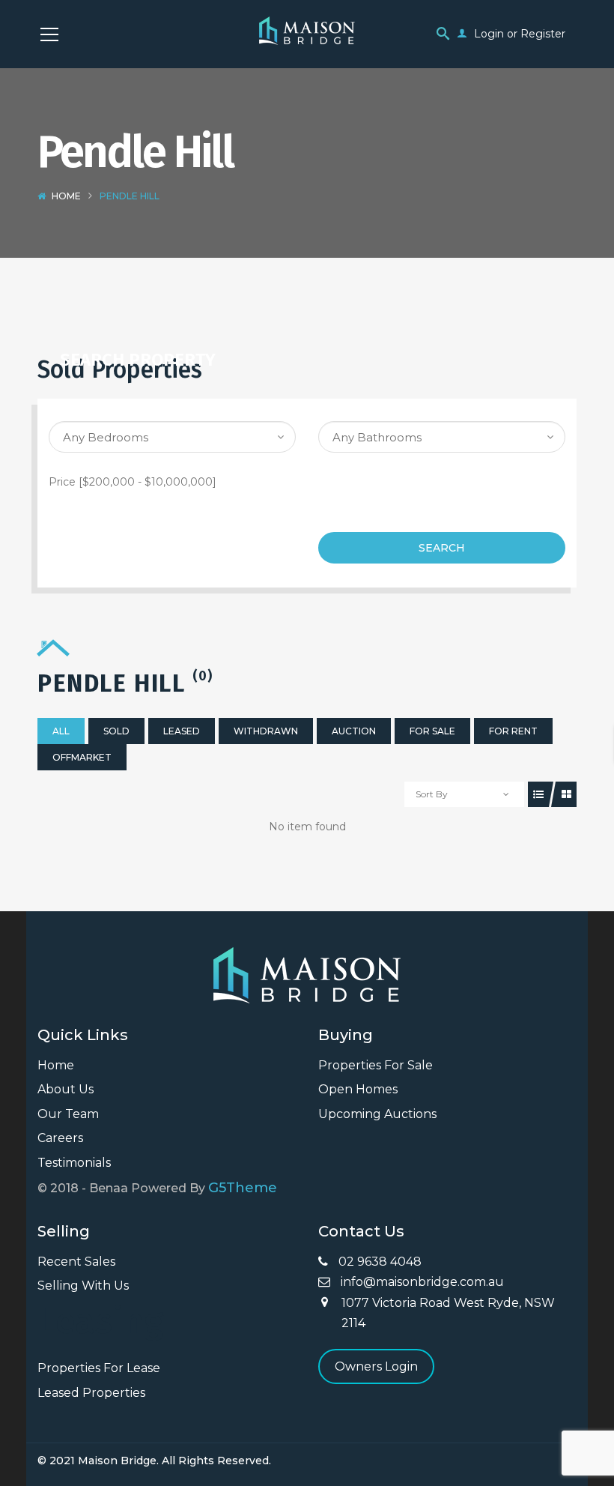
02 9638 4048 (378, 1261)
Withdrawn (266, 731)
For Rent (513, 731)
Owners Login (376, 1366)
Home (66, 196)
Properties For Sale (375, 1065)
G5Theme (242, 1188)
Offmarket (82, 757)
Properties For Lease (98, 1368)
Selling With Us (83, 1285)
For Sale (432, 731)
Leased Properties (91, 1393)
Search (442, 548)
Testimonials (74, 1163)
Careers (60, 1138)
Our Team (68, 1114)
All (61, 731)
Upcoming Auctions (377, 1114)
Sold (116, 731)
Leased (181, 731)
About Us (65, 1089)
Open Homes (358, 1089)
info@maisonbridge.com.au (421, 1282)
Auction (354, 731)
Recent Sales (76, 1261)
